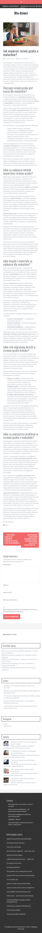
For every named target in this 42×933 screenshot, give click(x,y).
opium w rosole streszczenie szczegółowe (20, 887)
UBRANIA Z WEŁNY (14, 819)
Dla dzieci (21, 13)
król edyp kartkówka (13, 867)
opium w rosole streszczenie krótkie (18, 883)
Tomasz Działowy (23, 58)
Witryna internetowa (10, 600)
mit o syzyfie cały (12, 879)
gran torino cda (29, 851)
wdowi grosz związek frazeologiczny (19, 906)
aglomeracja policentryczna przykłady (19, 839)
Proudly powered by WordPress (15, 927)
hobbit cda (30, 859)
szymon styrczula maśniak (24, 896)
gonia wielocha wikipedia (15, 851)
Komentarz (7, 564)
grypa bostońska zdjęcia (14, 855)
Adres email (7, 592)
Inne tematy (7, 726)
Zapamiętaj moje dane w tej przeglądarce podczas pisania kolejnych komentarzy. (20, 610)
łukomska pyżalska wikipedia (16, 914)
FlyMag (33, 927)
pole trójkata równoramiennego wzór (19, 892)
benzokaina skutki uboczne (15, 843)
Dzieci (6, 525)
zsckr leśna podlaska (13, 910)
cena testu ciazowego (14, 847)
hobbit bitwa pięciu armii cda (16, 859)
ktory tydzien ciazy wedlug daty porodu (19, 871)
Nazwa (6, 585)
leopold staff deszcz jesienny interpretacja (20, 875)
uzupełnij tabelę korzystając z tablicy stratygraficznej (18, 901)
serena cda (10, 896)
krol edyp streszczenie (14, 863)
